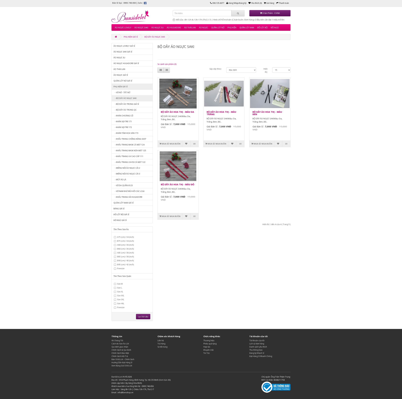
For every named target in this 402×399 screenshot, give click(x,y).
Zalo (140, 3)
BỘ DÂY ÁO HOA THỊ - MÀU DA (177, 111)
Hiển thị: (265, 70)
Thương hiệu (208, 340)
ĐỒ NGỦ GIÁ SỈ (120, 220)
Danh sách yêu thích (258, 346)
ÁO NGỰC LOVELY (123, 27)
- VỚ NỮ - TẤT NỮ (122, 92)
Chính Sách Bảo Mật (120, 353)
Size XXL (120, 295)
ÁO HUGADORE (174, 27)
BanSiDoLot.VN (118, 376)
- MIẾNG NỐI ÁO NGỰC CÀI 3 (127, 173)
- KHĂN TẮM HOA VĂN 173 (126, 133)
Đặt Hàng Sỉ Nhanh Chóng (260, 356)
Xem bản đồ (165, 380)
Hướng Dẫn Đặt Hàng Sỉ (121, 362)
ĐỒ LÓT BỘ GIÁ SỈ (121, 214)
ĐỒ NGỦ (275, 27)
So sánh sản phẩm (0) (167, 64)
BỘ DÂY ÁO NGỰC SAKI (154, 36)
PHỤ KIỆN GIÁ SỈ (131, 36)
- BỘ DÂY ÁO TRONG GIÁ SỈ (126, 104)
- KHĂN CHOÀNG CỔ (123, 115)
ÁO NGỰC (203, 27)
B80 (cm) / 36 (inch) (125, 248)
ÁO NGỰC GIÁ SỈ (121, 75)
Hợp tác (206, 346)
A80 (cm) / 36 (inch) (125, 245)
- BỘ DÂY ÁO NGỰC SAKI (125, 98)
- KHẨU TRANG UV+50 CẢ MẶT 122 (129, 162)
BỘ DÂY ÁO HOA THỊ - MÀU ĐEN (267, 113)
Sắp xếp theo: (215, 69)
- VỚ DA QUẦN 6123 (123, 185)
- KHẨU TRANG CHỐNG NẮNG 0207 (130, 139)
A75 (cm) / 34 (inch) (125, 237)
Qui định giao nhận (119, 346)
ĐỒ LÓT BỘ (262, 27)
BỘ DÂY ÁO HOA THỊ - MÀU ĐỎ (177, 184)
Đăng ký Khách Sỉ (256, 353)
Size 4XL (120, 303)
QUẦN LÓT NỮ (217, 27)
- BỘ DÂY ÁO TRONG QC (125, 110)
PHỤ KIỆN (232, 27)
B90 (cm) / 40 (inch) (125, 260)
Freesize (121, 268)
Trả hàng (161, 343)
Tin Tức (206, 353)
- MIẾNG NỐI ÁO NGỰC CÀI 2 (127, 168)
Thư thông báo (256, 350)
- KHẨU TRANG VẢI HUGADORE (128, 197)
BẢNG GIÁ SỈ (119, 208)
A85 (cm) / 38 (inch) (125, 252)
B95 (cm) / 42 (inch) (125, 264)
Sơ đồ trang (162, 346)
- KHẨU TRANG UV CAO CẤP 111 (128, 156)
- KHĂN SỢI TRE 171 (123, 121)
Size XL (120, 291)
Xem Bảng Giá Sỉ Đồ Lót (121, 365)
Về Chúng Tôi (117, 340)
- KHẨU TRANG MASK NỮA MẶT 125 (130, 150)
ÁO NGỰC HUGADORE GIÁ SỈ (126, 63)
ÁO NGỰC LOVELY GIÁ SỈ (124, 46)
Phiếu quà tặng (210, 343)
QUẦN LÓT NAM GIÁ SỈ (123, 202)
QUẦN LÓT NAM (246, 27)
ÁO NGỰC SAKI (141, 27)
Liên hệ (161, 340)
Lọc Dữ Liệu (143, 316)
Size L (119, 287)
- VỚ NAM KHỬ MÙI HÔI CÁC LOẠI (129, 191)
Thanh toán (283, 3)
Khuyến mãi (208, 350)
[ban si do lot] (139, 16)
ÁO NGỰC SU (157, 27)
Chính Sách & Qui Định (121, 350)
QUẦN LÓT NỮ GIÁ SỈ (123, 80)
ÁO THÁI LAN (190, 27)
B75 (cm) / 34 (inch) (125, 241)
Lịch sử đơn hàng (256, 343)
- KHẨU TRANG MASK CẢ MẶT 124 (129, 144)
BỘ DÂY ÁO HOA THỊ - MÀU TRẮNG (221, 113)
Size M (120, 283)
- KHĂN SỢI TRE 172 (123, 127)
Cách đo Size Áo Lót (120, 343)
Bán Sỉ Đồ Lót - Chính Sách (122, 359)
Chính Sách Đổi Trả (119, 356)
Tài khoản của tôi (256, 340)
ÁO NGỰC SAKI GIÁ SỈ (123, 51)
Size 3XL (120, 299)
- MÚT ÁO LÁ (120, 179)
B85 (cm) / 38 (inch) (125, 256)
